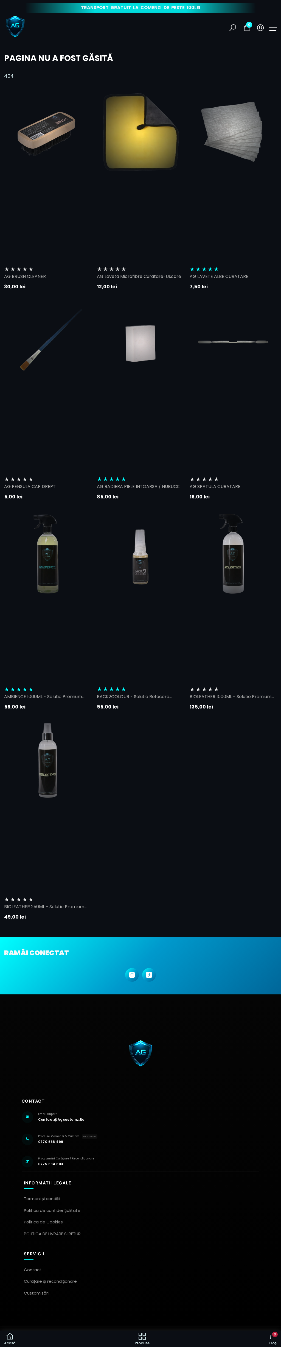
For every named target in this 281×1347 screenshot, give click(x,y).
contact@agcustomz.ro (61, 1119)
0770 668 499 (50, 1141)
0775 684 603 (50, 1164)
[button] (233, 28)
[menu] (273, 28)
